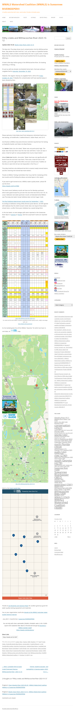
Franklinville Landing (7, 646)
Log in (56, 548)
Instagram (59, 283)
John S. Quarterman (63, 439)
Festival (69, 430)
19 (63, 530)
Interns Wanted (59, 49)
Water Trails (43, 17)
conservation (26, 644)
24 (57, 532)
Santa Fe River (59, 458)
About (4, 21)
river (60, 455)
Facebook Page (61, 280)
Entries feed (57, 550)
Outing (58, 450)
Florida (20, 215)
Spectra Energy (59, 465)
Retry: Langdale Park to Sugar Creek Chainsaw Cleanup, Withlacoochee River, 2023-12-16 (12, 669)
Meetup (62, 285)
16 (55, 530)
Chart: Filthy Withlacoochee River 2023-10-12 (25, 318)
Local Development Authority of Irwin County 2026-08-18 (63, 405)
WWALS (62, 497)
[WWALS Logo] (61, 257)
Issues (61, 17)
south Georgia (33, 648)
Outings (33, 17)
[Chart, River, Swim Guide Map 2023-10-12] (25, 129)
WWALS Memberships (61, 65)
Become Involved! (14, 17)
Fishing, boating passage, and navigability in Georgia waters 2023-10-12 (37, 669)
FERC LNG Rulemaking (61, 122)
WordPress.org (58, 554)
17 (57, 530)
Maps (11, 21)
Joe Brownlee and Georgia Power (18, 606)
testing (40, 650)
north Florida (22, 648)
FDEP (63, 430)
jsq (31, 655)
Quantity (58, 453)
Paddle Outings (59, 55)
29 (70, 532)
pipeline (68, 450)
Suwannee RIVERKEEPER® (26, 619)
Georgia (13, 215)
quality (60, 452)
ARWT (64, 422)
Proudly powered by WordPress (10, 708)
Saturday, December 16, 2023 (22, 71)
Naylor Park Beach (14, 648)
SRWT (57, 466)
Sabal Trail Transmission (63, 457)
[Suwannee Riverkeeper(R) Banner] (61, 262)
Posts (25, 17)
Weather (33, 642)
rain (28, 648)
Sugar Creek (64, 466)
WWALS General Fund (61, 147)
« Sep (55, 537)
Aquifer (57, 422)
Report (53, 17)
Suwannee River (61, 469)
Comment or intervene (61, 137)
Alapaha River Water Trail (62, 420)
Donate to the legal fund (61, 196)
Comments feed (58, 552)
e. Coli (41, 644)
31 (57, 534)
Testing (25, 642)
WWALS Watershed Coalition (10, 655)
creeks (17, 642)
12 (63, 528)
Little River (66, 441)
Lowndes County (62, 442)
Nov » (69, 537)
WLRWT (44, 653)
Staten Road (9, 650)
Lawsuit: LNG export (60, 178)
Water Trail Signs (59, 155)
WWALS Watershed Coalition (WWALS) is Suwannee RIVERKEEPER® (32, 6)
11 (60, 528)
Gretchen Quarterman (20, 646)
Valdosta (59, 481)
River (21, 642)
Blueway (58, 423)
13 (65, 528)
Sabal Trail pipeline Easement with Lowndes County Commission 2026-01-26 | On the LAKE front (63, 319)
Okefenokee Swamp (60, 448)
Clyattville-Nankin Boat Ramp (14, 644)
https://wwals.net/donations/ (25, 630)
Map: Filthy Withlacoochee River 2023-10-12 (25, 484)
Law (57, 440)
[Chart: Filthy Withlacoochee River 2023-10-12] (25, 316)
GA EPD (69, 433)
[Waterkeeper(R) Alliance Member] (59, 266)
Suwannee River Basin (19, 650)
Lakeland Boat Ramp (32, 646)
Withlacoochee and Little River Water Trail (18, 653)
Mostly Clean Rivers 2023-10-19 (24, 45)
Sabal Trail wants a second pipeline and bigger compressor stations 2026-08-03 (63, 325)
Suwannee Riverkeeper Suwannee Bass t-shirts (61, 217)
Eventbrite (57, 278)
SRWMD (69, 465)
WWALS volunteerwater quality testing (61, 79)
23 (55, 532)
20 (65, 530)
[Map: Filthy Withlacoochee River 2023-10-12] (25, 482)
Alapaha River (61, 418)
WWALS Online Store (61, 221)
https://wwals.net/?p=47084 (10, 186)
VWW (28, 642)
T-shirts (56, 200)
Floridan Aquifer (59, 433)
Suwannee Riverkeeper (32, 650)
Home (3, 17)
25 (60, 532)
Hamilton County (59, 437)
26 (63, 532)
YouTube (59, 288)
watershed (63, 484)
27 (65, 532)
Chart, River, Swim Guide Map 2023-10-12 (25, 131)
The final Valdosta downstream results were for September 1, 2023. (22, 201)
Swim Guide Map (15, 488)
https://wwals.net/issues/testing (25, 324)
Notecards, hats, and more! (62, 231)
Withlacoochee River (36, 653)
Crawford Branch (34, 644)
